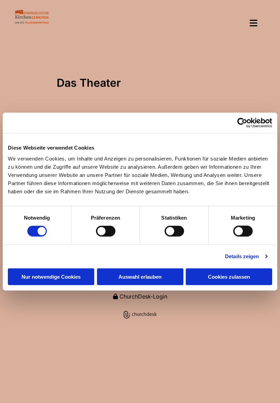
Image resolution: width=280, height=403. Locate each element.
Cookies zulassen (229, 276)
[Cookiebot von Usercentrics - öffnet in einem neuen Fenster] (242, 123)
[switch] (105, 231)
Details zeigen (242, 256)
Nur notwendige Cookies (51, 276)
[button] (159, 23)
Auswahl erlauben (140, 276)
